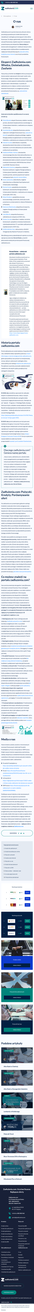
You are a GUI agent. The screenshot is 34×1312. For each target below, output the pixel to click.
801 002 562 (14, 2)
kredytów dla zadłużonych (23, 363)
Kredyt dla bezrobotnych (11, 864)
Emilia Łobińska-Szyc (9, 229)
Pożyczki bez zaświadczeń (12, 877)
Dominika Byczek (8, 130)
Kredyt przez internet (10, 858)
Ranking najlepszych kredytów (12, 1285)
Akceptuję (3, 1310)
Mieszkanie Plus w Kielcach (13, 1179)
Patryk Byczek (7, 120)
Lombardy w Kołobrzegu (12, 1111)
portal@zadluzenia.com (18, 1217)
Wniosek (27, 892)
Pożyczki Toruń (9, 1134)
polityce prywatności (24, 1307)
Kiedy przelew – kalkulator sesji (13, 871)
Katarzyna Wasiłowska (9, 207)
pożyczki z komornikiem (19, 177)
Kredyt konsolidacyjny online (12, 851)
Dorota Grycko (7, 187)
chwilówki (9, 621)
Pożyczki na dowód (10, 854)
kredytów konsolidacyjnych (18, 646)
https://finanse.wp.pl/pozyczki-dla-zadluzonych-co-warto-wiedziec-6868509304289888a (16, 788)
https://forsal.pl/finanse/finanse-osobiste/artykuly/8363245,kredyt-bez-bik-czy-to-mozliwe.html (17, 773)
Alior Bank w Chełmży (11, 1066)
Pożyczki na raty (9, 861)
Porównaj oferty (9, 1292)
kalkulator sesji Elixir (22, 718)
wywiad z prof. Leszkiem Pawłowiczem (20, 441)
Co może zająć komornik (11, 874)
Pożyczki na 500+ (9, 867)
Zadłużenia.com (18, 826)
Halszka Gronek (7, 142)
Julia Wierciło (7, 214)
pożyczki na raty (17, 621)
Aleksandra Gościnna (9, 167)
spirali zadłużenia (25, 685)
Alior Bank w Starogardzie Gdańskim (15, 1089)
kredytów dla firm (15, 648)
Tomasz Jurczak (7, 219)
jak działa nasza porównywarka (22, 571)
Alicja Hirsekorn (7, 197)
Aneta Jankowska (8, 179)
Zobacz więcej (17, 965)
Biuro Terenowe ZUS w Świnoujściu (15, 1156)
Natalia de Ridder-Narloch (10, 152)
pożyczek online (23, 51)
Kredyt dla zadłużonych (11, 848)
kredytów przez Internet (8, 54)
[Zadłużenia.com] (9, 8)
